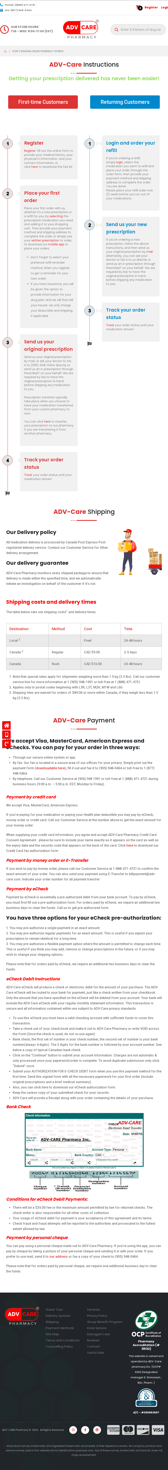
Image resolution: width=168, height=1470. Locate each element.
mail (149, 252)
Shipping (52, 1322)
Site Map (52, 1334)
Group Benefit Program (104, 1322)
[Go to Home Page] (5, 51)
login (119, 162)
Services (93, 1309)
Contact (93, 1346)
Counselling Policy (59, 1346)
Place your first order (42, 197)
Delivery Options (58, 1315)
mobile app (56, 244)
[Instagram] (73, 1430)
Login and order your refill (130, 147)
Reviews (93, 1340)
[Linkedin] (97, 1430)
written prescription (45, 240)
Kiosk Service (97, 1328)
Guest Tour (54, 1309)
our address (58, 1257)
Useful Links (95, 1352)
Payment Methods (60, 1328)
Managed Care (98, 1334)
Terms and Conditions (62, 1340)
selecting (56, 216)
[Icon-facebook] (85, 1430)
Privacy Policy (97, 1315)
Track (28, 475)
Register (151, 7)
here (35, 167)
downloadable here (50, 768)
